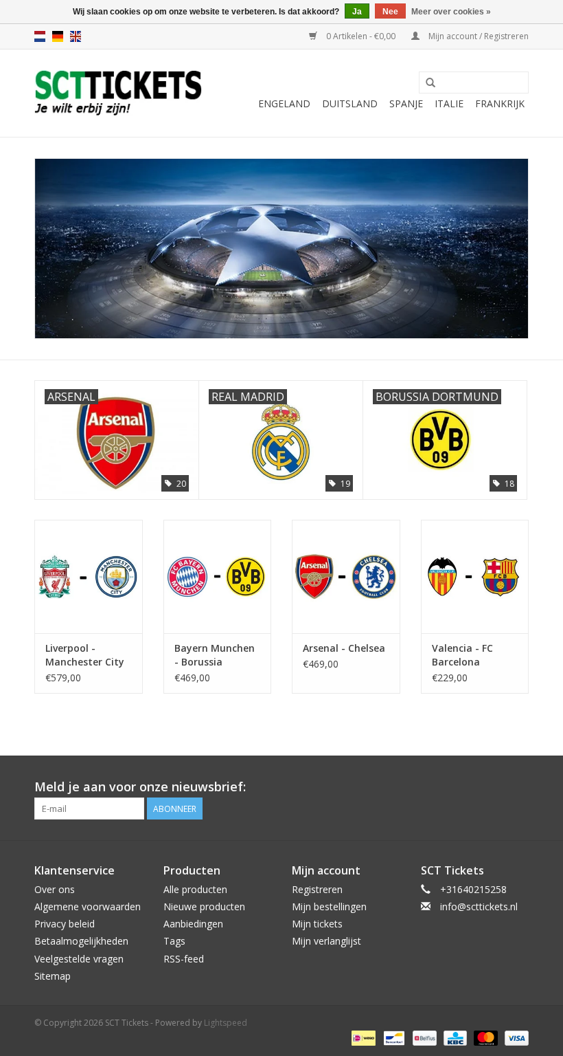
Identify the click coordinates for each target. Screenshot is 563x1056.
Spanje (406, 103)
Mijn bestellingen (329, 906)
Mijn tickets (317, 923)
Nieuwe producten (204, 906)
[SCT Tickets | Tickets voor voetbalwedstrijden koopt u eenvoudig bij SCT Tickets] (118, 93)
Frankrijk (500, 103)
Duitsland (350, 103)
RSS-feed (183, 958)
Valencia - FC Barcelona (462, 654)
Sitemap (52, 975)
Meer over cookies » (451, 11)
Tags (174, 940)
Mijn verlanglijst (326, 940)
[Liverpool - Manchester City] (88, 576)
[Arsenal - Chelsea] (346, 576)
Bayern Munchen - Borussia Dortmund (214, 655)
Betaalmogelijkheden (81, 940)
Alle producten (195, 889)
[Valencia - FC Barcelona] (475, 576)
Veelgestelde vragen (79, 958)
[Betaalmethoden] (362, 1037)
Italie (449, 103)
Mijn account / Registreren (477, 36)
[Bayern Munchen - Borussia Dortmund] (217, 576)
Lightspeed (225, 1022)
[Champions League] (281, 248)
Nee (390, 11)
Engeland (284, 103)
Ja (357, 11)
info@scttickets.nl (479, 906)
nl (39, 36)
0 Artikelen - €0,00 (361, 36)
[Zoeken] (430, 83)
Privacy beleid (64, 923)
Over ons (54, 889)
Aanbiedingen (193, 923)
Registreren (317, 889)
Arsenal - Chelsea (344, 647)
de (57, 36)
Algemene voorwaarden (87, 906)
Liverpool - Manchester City (84, 654)
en (75, 36)
